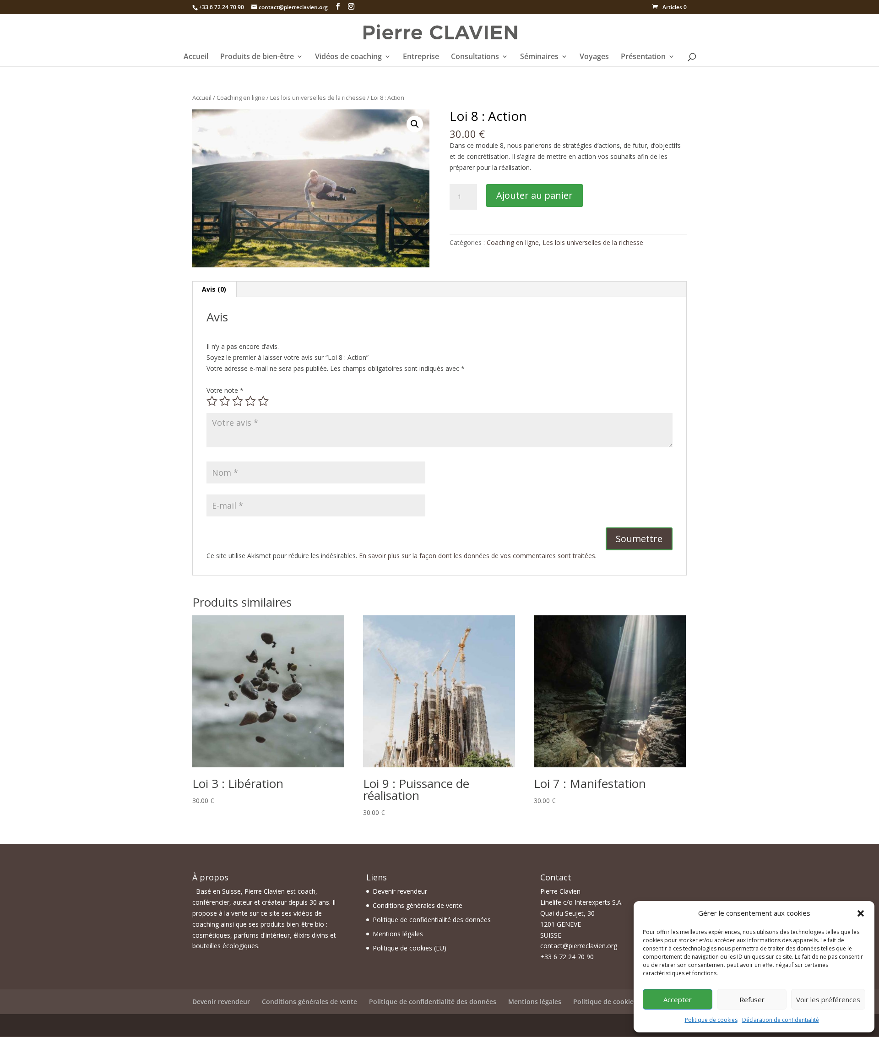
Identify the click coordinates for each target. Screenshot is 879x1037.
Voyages (594, 57)
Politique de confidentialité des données (432, 919)
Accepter (677, 999)
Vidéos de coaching (348, 57)
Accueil (196, 57)
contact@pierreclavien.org (578, 945)
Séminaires (539, 57)
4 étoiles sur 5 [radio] (250, 401)
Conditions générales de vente (417, 905)
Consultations (475, 57)
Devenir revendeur (400, 891)
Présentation (643, 57)
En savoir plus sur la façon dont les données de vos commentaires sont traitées (477, 555)
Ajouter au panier (534, 195)
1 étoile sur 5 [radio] (211, 401)
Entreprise (421, 57)
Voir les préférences (828, 999)
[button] (860, 913)
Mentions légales (398, 933)
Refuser (752, 999)
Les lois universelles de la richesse (318, 97)
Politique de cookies (711, 1020)
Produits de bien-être (257, 57)
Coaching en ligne (241, 97)
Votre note (225, 390)
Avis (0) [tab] (214, 289)
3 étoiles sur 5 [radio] (237, 401)
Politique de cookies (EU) (409, 948)
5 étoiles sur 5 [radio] (263, 401)
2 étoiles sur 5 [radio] (224, 401)
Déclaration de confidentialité (780, 1020)
